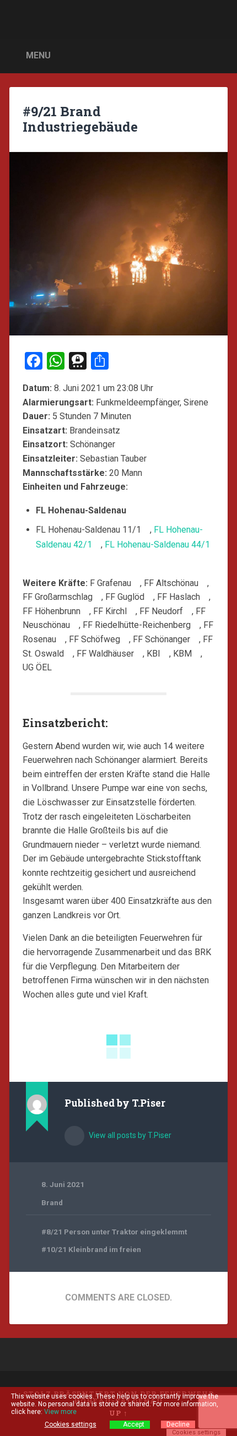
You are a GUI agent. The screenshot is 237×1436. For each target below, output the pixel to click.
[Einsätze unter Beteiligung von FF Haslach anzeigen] (205, 597)
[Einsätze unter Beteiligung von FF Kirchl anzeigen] (132, 611)
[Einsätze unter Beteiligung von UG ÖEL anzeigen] (57, 667)
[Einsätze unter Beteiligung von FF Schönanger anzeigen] (195, 639)
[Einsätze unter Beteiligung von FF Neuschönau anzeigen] (75, 625)
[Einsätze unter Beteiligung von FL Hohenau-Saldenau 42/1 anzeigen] (97, 544)
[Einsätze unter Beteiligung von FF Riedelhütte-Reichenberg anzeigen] (196, 625)
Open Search (216, 55)
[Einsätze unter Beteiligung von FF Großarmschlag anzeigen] (98, 597)
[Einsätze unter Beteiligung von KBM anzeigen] (197, 653)
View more (60, 1412)
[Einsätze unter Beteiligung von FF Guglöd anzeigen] (150, 597)
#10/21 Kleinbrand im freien (91, 1249)
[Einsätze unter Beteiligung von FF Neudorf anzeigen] (188, 611)
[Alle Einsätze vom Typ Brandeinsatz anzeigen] (125, 430)
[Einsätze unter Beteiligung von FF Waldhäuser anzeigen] (139, 653)
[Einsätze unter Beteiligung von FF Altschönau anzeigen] (204, 583)
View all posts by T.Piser (129, 1135)
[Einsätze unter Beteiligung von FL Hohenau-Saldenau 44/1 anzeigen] (39, 559)
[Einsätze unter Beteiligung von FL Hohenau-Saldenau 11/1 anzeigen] (146, 529)
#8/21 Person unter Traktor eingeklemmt (114, 1231)
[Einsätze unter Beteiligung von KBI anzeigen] (166, 653)
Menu (38, 55)
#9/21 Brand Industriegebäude (80, 119)
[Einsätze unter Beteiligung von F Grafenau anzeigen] (136, 583)
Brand (52, 1202)
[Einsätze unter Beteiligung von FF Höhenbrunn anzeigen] (86, 611)
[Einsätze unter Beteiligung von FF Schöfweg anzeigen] (125, 639)
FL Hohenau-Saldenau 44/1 (157, 544)
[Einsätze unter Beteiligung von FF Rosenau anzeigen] (61, 639)
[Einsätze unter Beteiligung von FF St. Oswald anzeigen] (69, 653)
